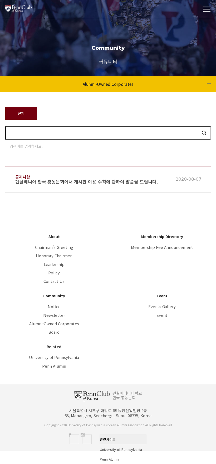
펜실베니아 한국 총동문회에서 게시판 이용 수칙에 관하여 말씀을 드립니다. (86, 181)
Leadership (54, 264)
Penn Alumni (54, 366)
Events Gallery (162, 306)
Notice (54, 306)
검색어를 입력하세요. (26, 146)
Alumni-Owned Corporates (54, 323)
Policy (54, 272)
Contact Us (54, 281)
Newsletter (54, 315)
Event (162, 315)
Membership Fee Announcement (162, 247)
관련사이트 (108, 439)
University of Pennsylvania (54, 357)
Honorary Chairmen (54, 255)
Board (54, 332)
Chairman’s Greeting (54, 247)
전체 (21, 113)
